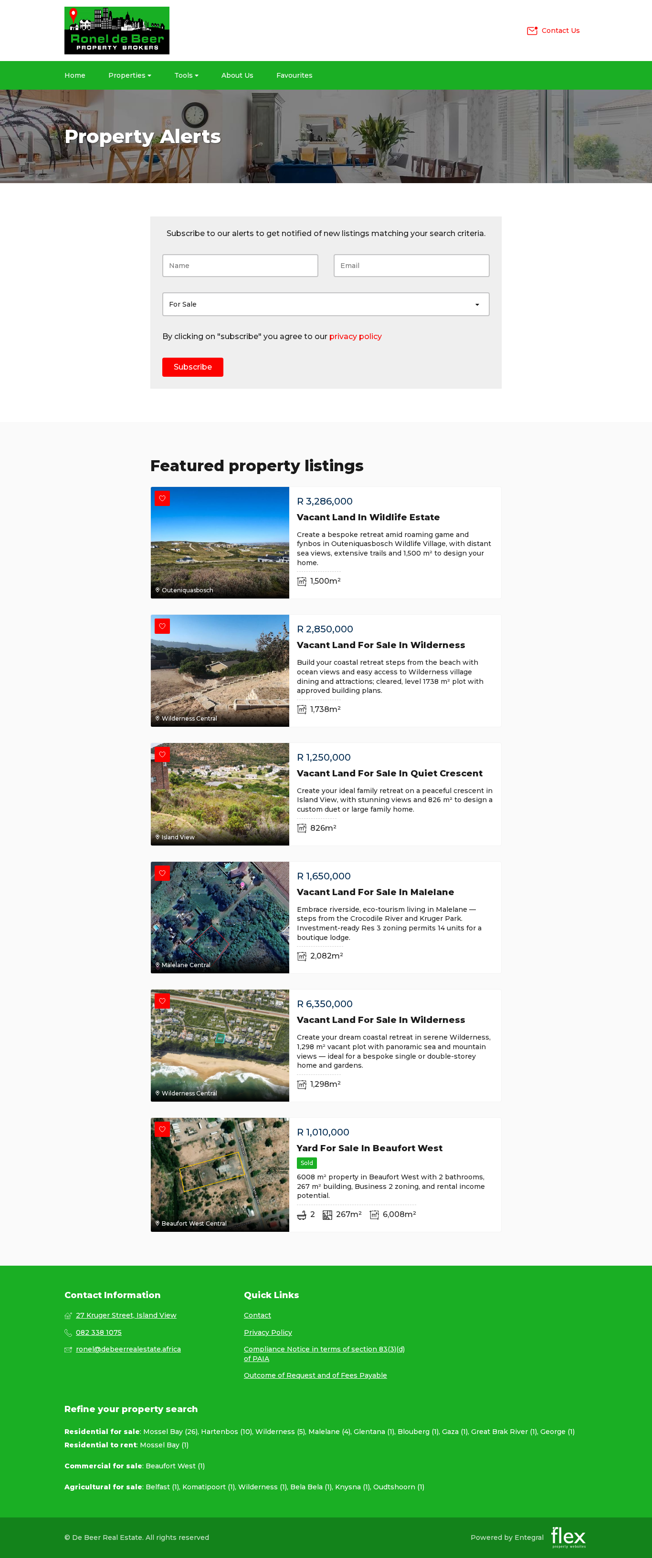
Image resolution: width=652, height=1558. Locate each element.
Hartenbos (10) (226, 1431)
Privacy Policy (268, 1332)
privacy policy (355, 336)
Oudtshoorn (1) (398, 1487)
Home (74, 75)
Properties (127, 75)
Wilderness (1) (262, 1487)
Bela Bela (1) (311, 1487)
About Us (237, 75)
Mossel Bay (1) (164, 1445)
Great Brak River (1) (504, 1431)
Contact (257, 1315)
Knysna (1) (352, 1487)
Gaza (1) (455, 1431)
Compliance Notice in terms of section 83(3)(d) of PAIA (324, 1354)
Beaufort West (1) (175, 1466)
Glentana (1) (374, 1431)
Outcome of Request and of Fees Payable (315, 1375)
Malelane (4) (329, 1431)
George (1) (557, 1431)
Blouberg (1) (418, 1431)
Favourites (294, 75)
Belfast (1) (162, 1487)
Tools (184, 75)
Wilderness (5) (280, 1431)
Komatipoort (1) (208, 1487)
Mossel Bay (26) (170, 1431)
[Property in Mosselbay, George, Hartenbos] (116, 30)
